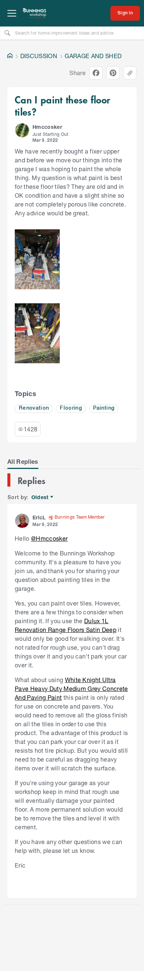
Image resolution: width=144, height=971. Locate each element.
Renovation (34, 408)
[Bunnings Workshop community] (34, 13)
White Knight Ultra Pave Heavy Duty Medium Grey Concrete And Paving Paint (71, 688)
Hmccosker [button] (47, 127)
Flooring (71, 408)
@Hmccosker (49, 538)
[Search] (7, 32)
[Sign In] (125, 13)
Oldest (40, 497)
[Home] (10, 56)
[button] (22, 130)
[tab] (23, 461)
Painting (104, 408)
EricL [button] (39, 517)
